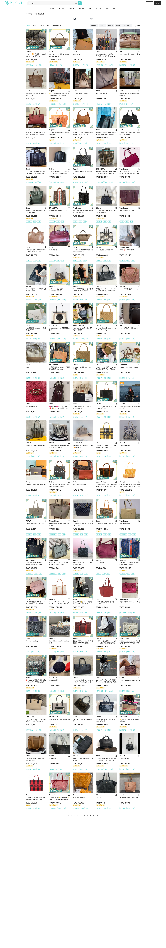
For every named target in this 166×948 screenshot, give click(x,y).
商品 (74, 19)
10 (97, 815)
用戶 (91, 19)
